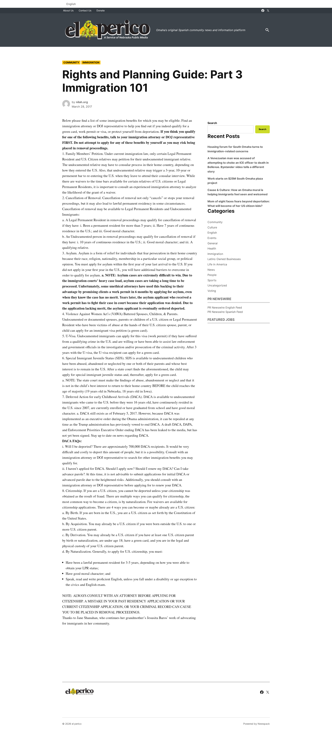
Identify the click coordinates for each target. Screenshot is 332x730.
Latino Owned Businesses (224, 259)
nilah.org (82, 102)
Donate (100, 10)
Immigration (90, 62)
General (213, 243)
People (212, 275)
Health (212, 248)
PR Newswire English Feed (225, 307)
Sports (212, 280)
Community (71, 62)
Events (212, 238)
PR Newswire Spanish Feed (225, 312)
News (211, 269)
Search (212, 123)
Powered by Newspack (256, 723)
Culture (212, 227)
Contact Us (85, 10)
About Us (68, 10)
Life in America (217, 264)
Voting (212, 290)
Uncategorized (217, 285)
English (212, 232)
